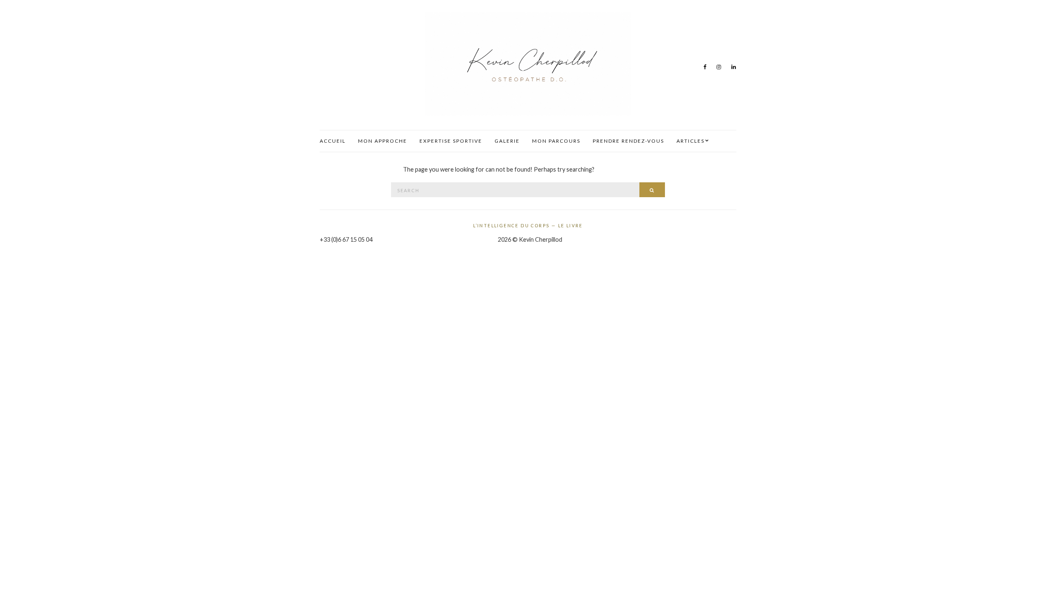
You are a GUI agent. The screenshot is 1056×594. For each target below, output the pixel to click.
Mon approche (382, 141)
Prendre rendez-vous (628, 141)
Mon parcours (556, 141)
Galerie (507, 141)
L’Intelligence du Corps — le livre (528, 225)
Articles (690, 141)
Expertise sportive (451, 141)
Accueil (333, 141)
